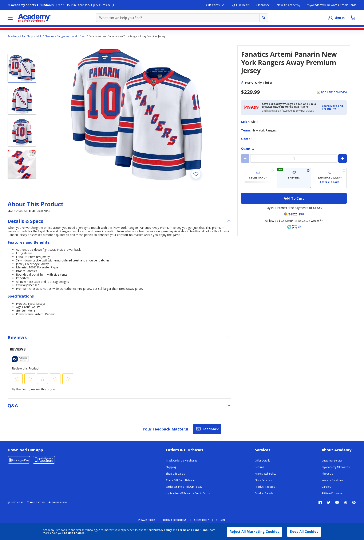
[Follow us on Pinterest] (353, 502)
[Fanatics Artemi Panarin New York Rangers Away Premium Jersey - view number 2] (22, 100)
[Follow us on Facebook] (320, 502)
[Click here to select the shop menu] (10, 17)
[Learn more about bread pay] (293, 226)
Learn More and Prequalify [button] (332, 107)
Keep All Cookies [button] (304, 531)
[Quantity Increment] (342, 158)
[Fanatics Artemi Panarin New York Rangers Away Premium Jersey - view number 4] (22, 164)
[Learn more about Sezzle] (294, 214)
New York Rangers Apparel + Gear (65, 36)
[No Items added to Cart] (353, 17)
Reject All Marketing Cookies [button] (254, 531)
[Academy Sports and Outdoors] (35, 18)
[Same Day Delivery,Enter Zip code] (330, 178)
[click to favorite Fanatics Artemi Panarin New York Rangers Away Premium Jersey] (196, 174)
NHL (38, 36)
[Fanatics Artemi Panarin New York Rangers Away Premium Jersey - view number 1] (22, 68)
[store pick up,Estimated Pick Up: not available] (258, 178)
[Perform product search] (264, 18)
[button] (333, 107)
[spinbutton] (293, 158)
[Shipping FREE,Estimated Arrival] (294, 178)
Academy (13, 36)
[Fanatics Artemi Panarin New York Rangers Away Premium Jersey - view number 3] (22, 132)
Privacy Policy (162, 530)
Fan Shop (27, 36)
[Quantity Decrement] (245, 158)
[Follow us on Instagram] (345, 502)
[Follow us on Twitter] (328, 502)
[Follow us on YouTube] (337, 502)
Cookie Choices (74, 533)
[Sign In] (330, 17)
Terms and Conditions (192, 530)
